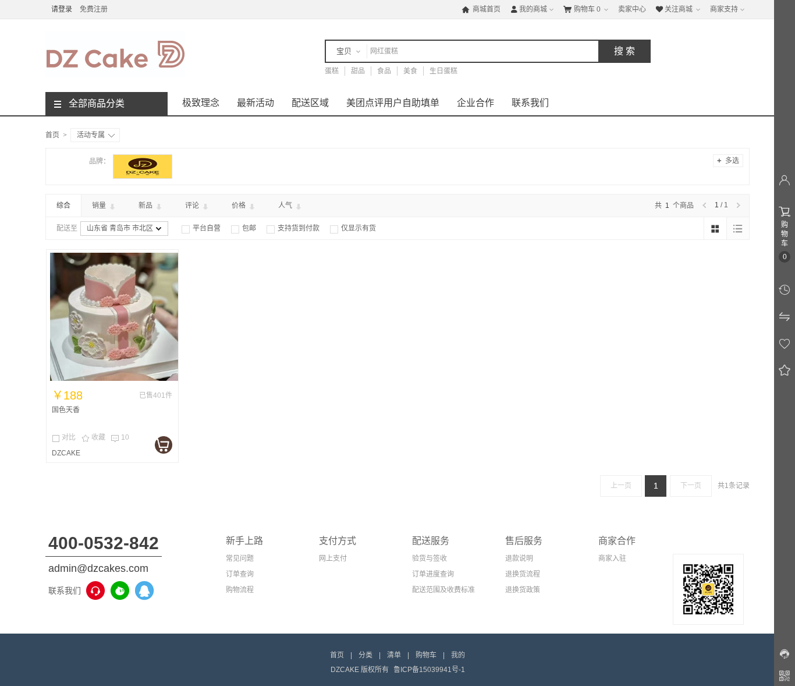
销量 (100, 205)
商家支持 (724, 9)
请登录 (61, 9)
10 (120, 438)
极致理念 (200, 103)
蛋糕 (332, 71)
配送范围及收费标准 (443, 590)
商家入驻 (612, 558)
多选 (728, 160)
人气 (286, 205)
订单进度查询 (433, 574)
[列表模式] (738, 228)
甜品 (358, 71)
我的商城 (528, 9)
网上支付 (333, 558)
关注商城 (674, 9)
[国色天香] (114, 317)
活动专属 (91, 135)
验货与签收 (429, 558)
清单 (394, 655)
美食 (410, 71)
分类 (365, 655)
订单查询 (240, 574)
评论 (193, 205)
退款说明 (519, 558)
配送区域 (310, 103)
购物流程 (240, 590)
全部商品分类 (97, 103)
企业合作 (475, 103)
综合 (63, 205)
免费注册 (94, 9)
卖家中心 (632, 9)
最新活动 (255, 103)
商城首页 (481, 9)
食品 (384, 71)
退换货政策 (522, 590)
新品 (146, 205)
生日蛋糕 (443, 71)
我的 (458, 655)
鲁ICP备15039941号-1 (429, 670)
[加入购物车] (163, 445)
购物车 (582, 9)
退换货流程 (522, 574)
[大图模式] (715, 228)
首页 (52, 135)
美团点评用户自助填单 (392, 103)
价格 (239, 205)
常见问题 (240, 558)
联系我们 (530, 103)
